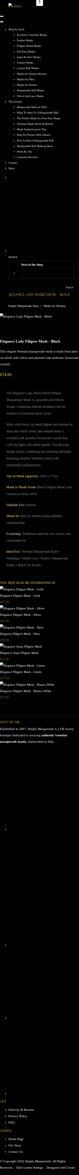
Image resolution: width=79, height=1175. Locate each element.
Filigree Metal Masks (29, 45)
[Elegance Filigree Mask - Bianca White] (27, 684)
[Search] (69, 273)
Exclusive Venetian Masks (32, 34)
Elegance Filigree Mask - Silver (20, 614)
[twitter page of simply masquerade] (43, 1018)
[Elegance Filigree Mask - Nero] (21, 627)
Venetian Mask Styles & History (35, 123)
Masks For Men (26, 79)
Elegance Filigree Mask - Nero (20, 633)
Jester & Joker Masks (29, 57)
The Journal (15, 101)
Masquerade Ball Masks (30, 90)
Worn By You (24, 151)
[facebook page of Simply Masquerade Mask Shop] (43, 944)
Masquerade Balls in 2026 (32, 107)
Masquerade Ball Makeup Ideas (35, 146)
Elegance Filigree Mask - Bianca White (25, 691)
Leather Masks (25, 62)
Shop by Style (16, 29)
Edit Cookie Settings (29, 1167)
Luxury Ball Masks (28, 68)
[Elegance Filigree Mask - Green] (22, 665)
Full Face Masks (26, 51)
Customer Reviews (27, 157)
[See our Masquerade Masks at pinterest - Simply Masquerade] (43, 1093)
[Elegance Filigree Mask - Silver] (22, 608)
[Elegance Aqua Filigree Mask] (21, 646)
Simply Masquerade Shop (23, 306)
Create (70, 1167)
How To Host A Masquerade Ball (35, 140)
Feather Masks (25, 40)
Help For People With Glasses (33, 134)
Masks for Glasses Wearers (32, 73)
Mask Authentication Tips (32, 129)
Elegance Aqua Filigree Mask (19, 653)
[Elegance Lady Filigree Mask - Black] (6, 329)
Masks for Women (27, 84)
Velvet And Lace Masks (30, 96)
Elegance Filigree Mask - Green (21, 672)
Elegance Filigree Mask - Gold (20, 595)
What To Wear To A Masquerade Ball (38, 112)
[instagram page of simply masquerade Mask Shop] (43, 829)
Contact (12, 162)
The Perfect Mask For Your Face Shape (39, 118)
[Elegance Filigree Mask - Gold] (21, 589)
